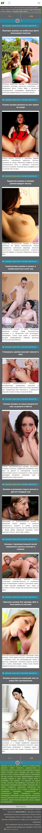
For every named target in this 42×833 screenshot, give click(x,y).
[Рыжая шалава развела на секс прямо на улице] (20, 134)
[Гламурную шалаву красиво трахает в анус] (20, 370)
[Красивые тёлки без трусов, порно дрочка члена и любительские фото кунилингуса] (3, 3)
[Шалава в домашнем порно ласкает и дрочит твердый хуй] (20, 508)
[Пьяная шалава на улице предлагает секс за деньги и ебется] (20, 438)
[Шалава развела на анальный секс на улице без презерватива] (20, 712)
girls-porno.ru (14, 819)
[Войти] (9, 3)
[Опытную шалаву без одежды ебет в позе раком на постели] (20, 631)
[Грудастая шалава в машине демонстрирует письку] (20, 215)
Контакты (21, 807)
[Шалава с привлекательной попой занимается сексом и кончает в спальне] (20, 566)
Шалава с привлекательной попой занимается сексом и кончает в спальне (20, 546)
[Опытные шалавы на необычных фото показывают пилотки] (20, 60)
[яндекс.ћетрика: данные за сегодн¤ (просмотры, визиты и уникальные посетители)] (11, 829)
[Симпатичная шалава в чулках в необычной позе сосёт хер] (20, 300)
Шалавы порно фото (13, 25)
